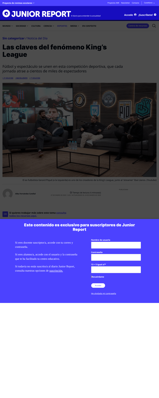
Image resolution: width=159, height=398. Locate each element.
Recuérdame (98, 276)
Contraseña (97, 252)
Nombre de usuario (100, 240)
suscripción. (56, 270)
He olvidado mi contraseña (103, 293)
